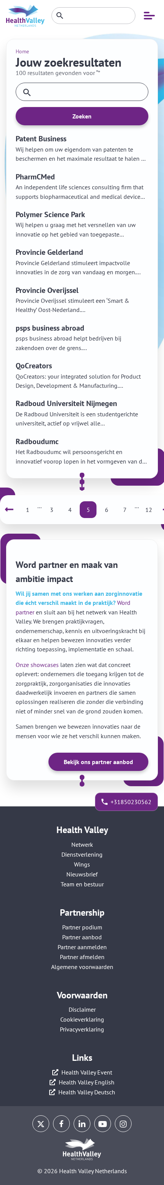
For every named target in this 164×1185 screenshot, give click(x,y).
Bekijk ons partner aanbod (98, 762)
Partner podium (82, 927)
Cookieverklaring (82, 1019)
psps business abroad (50, 328)
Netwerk (82, 844)
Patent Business (41, 139)
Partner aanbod (82, 937)
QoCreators (34, 366)
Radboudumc (37, 441)
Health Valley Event (86, 1072)
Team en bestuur (82, 884)
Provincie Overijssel (47, 290)
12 (148, 509)
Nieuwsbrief (82, 874)
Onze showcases (37, 664)
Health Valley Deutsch (86, 1092)
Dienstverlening (82, 854)
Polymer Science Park (50, 214)
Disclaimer (82, 1009)
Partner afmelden (82, 957)
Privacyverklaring (82, 1029)
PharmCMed (35, 177)
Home (22, 51)
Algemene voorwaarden (82, 967)
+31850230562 (131, 802)
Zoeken (82, 116)
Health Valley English (86, 1082)
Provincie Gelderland (49, 252)
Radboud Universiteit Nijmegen (66, 403)
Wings (82, 864)
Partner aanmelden (82, 947)
